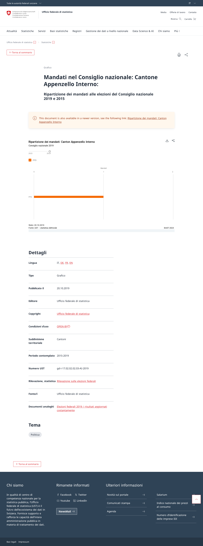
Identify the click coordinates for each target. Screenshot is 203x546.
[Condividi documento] (186, 54)
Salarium (162, 494)
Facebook (66, 494)
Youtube (65, 500)
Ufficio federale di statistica (57, 11)
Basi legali (11, 541)
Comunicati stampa (118, 503)
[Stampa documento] (179, 54)
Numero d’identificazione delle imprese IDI (171, 516)
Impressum (24, 541)
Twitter (82, 494)
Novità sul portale (117, 494)
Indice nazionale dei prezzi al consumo (172, 504)
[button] (11, 31)
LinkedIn (82, 500)
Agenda (111, 511)
